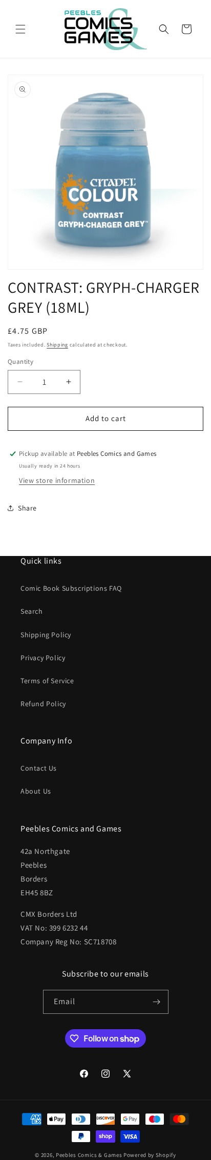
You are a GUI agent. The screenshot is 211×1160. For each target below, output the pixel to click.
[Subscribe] (156, 1002)
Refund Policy (43, 703)
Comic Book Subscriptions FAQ (71, 588)
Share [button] (27, 508)
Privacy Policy (42, 657)
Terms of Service (47, 680)
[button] (20, 29)
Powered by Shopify (149, 1154)
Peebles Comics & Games (89, 1154)
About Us (35, 791)
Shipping (57, 344)
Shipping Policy (45, 634)
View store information (57, 480)
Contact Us (38, 768)
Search (31, 611)
